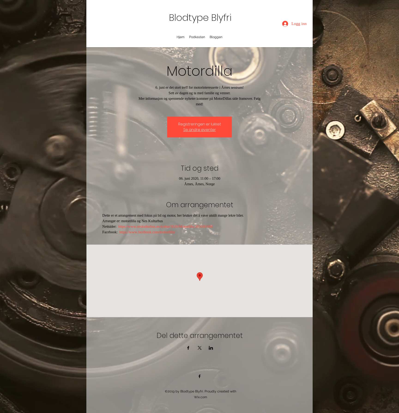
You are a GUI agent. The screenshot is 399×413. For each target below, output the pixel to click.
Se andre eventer (199, 129)
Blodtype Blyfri (200, 17)
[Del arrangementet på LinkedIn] (211, 348)
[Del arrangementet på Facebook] (188, 348)
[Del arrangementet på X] (199, 348)
